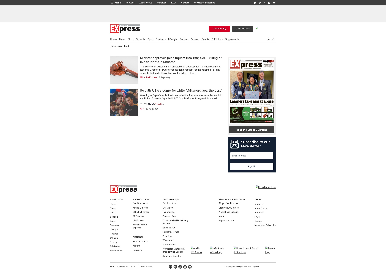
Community (219, 28)
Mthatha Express (148, 77)
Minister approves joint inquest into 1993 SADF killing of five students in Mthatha (181, 60)
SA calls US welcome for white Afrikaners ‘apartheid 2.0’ (181, 90)
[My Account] (269, 39)
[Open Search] (273, 39)
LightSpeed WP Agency (248, 267)
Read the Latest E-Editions (251, 129)
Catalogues (243, 28)
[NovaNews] (156, 103)
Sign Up (251, 166)
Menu (118, 2)
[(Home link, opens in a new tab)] (123, 189)
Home (113, 46)
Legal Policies (146, 267)
